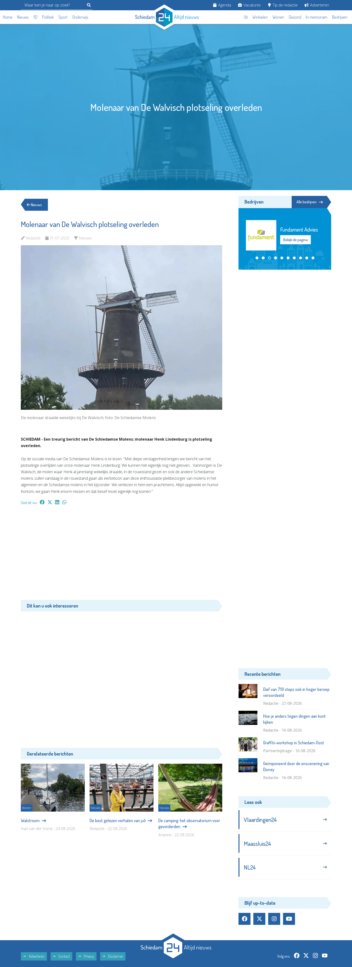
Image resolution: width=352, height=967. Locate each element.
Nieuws (23, 17)
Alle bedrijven (306, 201)
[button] (257, 251)
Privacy (88, 956)
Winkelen (260, 17)
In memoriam (316, 17)
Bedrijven (339, 17)
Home (7, 17)
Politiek (48, 17)
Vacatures (252, 5)
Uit (246, 17)
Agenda (224, 5)
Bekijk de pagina (295, 239)
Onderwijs (80, 17)
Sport (63, 17)
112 (36, 17)
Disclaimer (115, 956)
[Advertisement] (121, 554)
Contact (64, 956)
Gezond (295, 17)
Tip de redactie (285, 5)
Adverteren (319, 5)
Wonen (278, 17)
